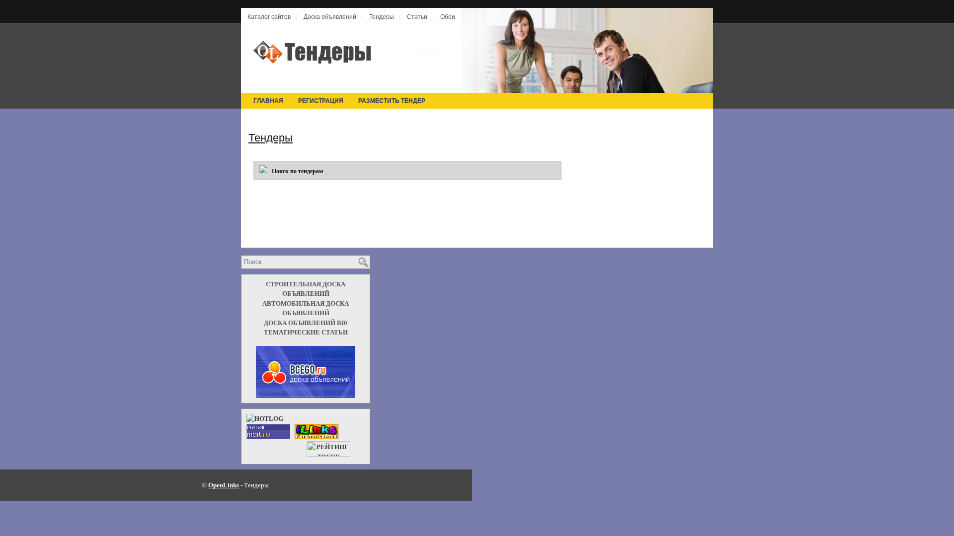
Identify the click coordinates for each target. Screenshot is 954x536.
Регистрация (320, 100)
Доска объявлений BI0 (305, 323)
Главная (268, 100)
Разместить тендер (391, 100)
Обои (447, 16)
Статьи (417, 16)
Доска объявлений (330, 16)
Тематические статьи (306, 332)
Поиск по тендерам (295, 171)
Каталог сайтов (269, 16)
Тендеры (381, 16)
